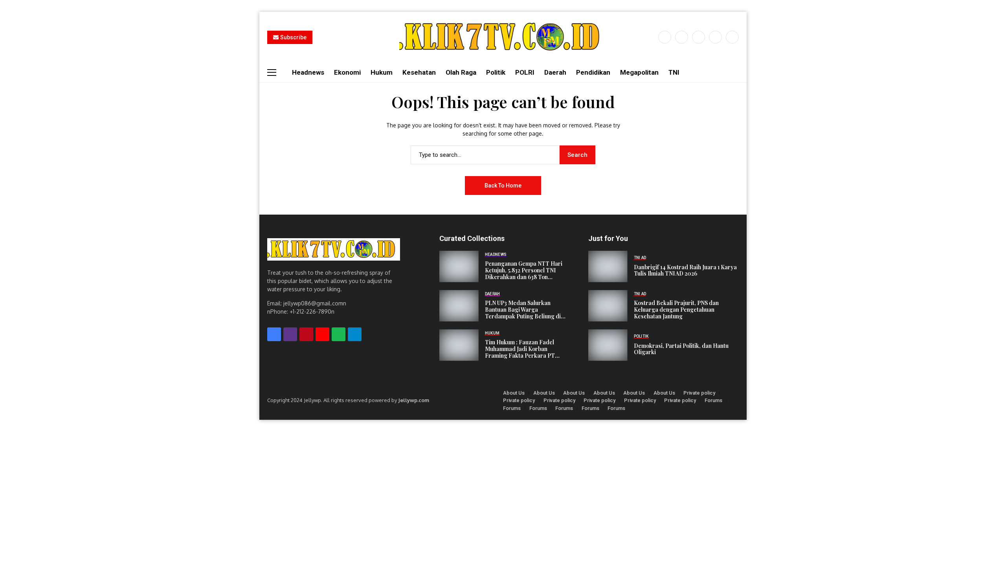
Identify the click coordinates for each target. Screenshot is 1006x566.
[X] (681, 37)
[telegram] (355, 334)
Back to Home (503, 185)
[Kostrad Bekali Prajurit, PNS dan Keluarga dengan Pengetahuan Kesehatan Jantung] (608, 306)
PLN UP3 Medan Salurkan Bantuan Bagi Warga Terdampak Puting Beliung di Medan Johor (523, 312)
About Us (514, 393)
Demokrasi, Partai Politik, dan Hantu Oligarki (681, 349)
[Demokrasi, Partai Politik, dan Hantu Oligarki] (608, 345)
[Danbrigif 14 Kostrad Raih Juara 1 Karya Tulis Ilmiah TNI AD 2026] (608, 266)
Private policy (699, 393)
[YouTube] (732, 37)
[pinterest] (715, 37)
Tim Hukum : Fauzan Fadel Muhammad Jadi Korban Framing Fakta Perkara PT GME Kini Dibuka (520, 352)
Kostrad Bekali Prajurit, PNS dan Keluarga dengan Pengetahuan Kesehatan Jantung (676, 309)
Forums (713, 400)
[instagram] (698, 37)
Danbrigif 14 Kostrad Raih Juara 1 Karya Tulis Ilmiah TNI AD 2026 (685, 270)
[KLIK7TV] (333, 249)
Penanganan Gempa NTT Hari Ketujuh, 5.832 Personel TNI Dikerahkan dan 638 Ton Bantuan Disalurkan (523, 273)
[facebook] (664, 37)
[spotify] (338, 334)
